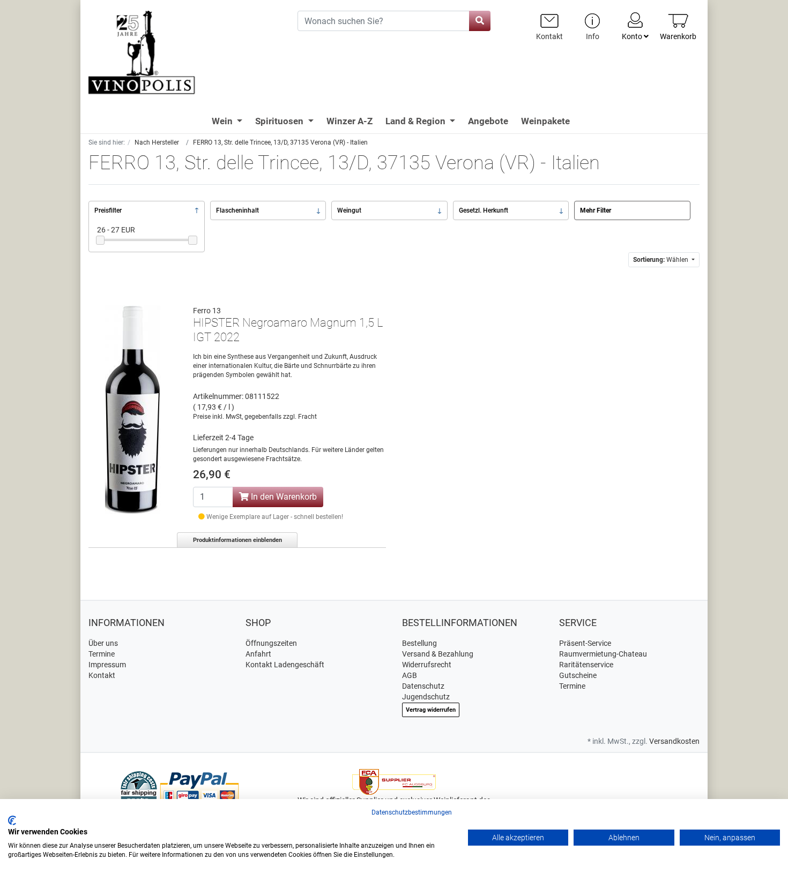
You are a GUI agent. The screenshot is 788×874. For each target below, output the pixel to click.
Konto (633, 36)
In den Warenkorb (283, 497)
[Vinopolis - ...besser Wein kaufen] (184, 53)
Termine (101, 654)
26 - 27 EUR (116, 229)
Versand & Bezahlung (437, 654)
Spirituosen (280, 121)
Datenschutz (423, 686)
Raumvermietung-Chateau (603, 654)
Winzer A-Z (349, 121)
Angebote (488, 121)
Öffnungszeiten (271, 643)
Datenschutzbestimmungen (411, 812)
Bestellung (419, 643)
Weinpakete (545, 121)
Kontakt (101, 675)
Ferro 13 (207, 310)
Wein (223, 121)
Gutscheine (578, 675)
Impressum (107, 664)
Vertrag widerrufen (431, 709)
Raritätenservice (586, 664)
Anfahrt (258, 654)
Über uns (103, 643)
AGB (409, 675)
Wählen (661, 259)
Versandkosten (674, 741)
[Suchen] (479, 21)
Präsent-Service (585, 643)
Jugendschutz (426, 696)
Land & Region (416, 121)
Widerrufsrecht (426, 664)
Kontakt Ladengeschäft (285, 664)
